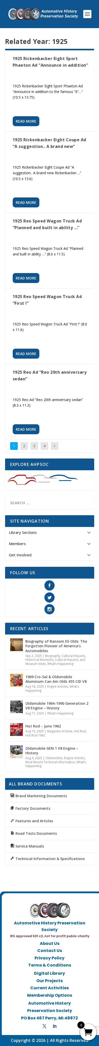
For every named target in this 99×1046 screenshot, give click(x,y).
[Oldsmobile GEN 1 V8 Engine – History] (16, 751)
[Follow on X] (44, 1026)
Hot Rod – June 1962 (43, 726)
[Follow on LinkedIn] (55, 1026)
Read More (26, 121)
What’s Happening (60, 664)
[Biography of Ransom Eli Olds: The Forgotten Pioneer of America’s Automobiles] (16, 644)
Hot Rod (80, 731)
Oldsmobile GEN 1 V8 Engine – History (51, 750)
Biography (52, 656)
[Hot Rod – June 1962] (16, 729)
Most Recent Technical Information (50, 762)
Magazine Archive (59, 731)
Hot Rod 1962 (35, 735)
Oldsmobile (53, 758)
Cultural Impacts (73, 656)
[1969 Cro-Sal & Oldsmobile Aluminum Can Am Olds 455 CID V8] (16, 680)
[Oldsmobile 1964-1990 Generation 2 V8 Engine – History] (16, 706)
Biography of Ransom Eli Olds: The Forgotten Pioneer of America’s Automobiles (56, 646)
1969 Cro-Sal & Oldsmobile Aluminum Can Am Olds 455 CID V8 (56, 679)
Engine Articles (57, 686)
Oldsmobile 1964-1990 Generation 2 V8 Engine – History (56, 705)
